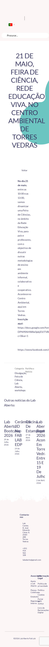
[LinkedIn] (32, 378)
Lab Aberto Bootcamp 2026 (12, 428)
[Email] (32, 381)
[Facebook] (27, 378)
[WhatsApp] (27, 381)
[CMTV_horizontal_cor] (5, 617)
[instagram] (25, 566)
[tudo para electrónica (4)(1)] (5, 623)
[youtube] (20, 571)
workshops (20, 390)
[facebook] (20, 566)
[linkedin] (25, 571)
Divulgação (20, 373)
